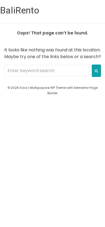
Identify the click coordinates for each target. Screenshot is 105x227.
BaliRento (19, 10)
